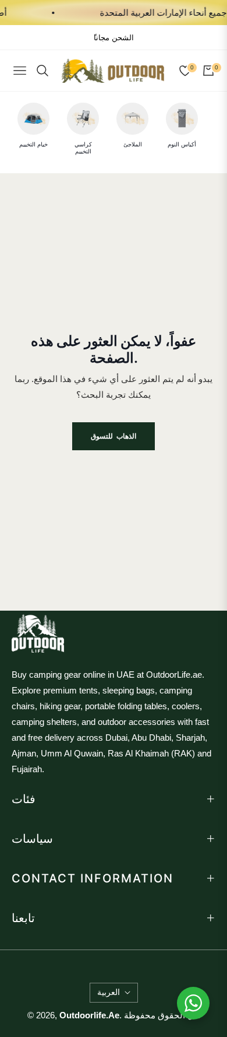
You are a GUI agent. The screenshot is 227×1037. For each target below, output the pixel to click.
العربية (108, 992)
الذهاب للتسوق (113, 436)
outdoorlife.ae (89, 1015)
